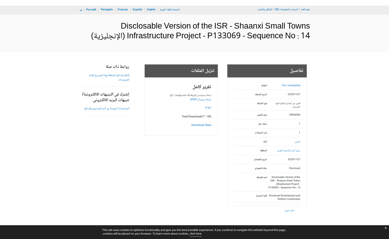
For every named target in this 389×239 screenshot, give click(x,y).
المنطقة (263, 150)
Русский (91, 10)
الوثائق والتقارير (265, 10)
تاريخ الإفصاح (260, 159)
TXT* (208, 108)
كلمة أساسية (261, 196)
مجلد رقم (262, 124)
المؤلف (264, 85)
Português (107, 10)
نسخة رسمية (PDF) (200, 99)
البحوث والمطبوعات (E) (287, 10)
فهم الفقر (305, 10)
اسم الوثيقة (261, 177)
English (151, 10)
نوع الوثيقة (262, 103)
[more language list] (80, 10)
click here (196, 233)
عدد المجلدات (261, 133)
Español (137, 10)
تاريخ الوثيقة (261, 94)
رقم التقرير (262, 115)
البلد (265, 142)
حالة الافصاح (261, 168)
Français (123, 10)
